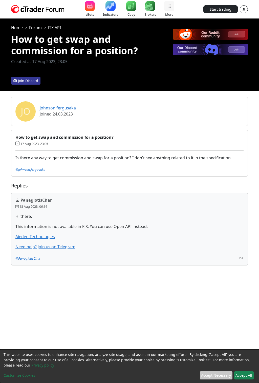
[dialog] (129, 366)
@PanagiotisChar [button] (27, 258)
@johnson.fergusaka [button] (30, 169)
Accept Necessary (216, 375)
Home (17, 27)
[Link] (241, 258)
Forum (35, 27)
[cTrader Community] (38, 8)
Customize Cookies (19, 375)
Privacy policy (42, 365)
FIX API (54, 27)
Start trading (220, 9)
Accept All (243, 375)
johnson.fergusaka (58, 108)
